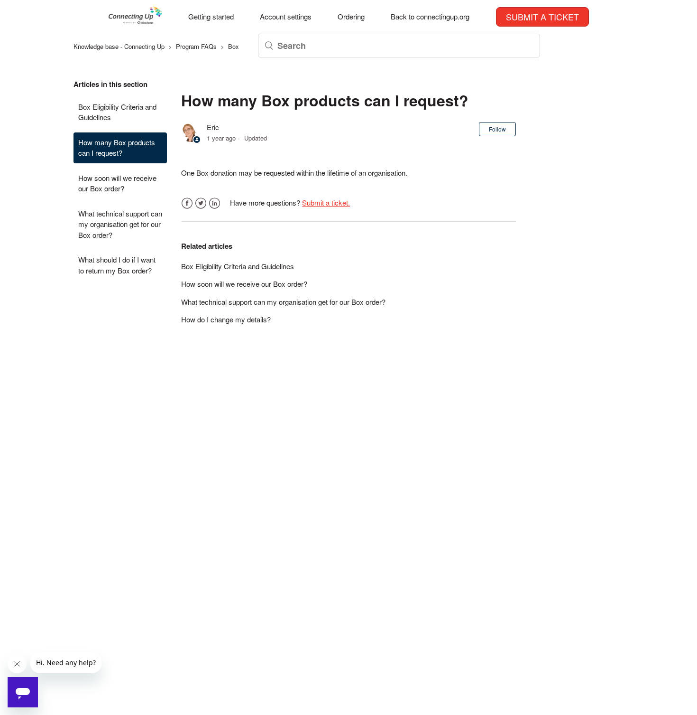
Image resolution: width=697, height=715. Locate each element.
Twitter (201, 203)
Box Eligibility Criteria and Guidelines (117, 112)
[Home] (135, 21)
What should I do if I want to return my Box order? (117, 264)
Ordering (351, 16)
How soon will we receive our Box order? (117, 183)
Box (233, 46)
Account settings (286, 16)
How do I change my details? (226, 319)
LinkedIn (214, 203)
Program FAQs (196, 46)
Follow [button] (497, 129)
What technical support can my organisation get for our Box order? (120, 224)
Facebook (187, 203)
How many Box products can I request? (116, 147)
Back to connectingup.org (430, 16)
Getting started (211, 16)
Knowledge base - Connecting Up (119, 46)
